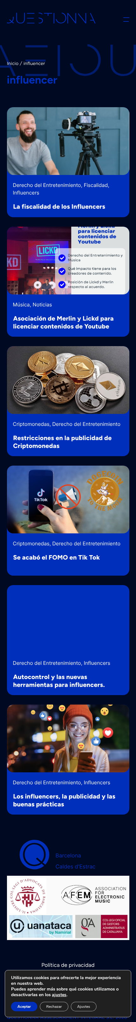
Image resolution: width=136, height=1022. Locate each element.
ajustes (59, 995)
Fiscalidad (96, 185)
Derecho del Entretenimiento (47, 185)
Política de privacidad (68, 965)
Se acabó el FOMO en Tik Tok (56, 557)
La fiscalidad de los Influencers (59, 206)
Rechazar (54, 1006)
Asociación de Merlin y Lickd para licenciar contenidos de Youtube (63, 322)
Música (21, 304)
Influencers (26, 192)
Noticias (42, 304)
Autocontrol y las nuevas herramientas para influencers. (59, 680)
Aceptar (24, 1006)
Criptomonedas (31, 424)
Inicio (13, 64)
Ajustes (83, 1006)
